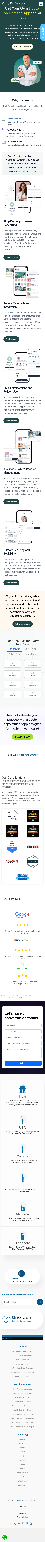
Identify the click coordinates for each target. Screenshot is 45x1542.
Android (23, 1460)
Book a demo (11, 339)
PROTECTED (7, 1338)
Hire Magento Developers (22, 1406)
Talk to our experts (22, 624)
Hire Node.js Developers (22, 1410)
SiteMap (22, 1513)
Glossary (22, 1506)
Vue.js (22, 1452)
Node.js (22, 1439)
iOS (22, 1456)
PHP (22, 1477)
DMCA (4, 1336)
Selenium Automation (22, 1376)
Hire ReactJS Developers (22, 1414)
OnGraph (7, 312)
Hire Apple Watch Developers (22, 1418)
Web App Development (22, 1355)
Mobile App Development (22, 1351)
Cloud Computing (22, 1364)
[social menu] (11, 1523)
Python (22, 1464)
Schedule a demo (22, 46)
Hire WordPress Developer (22, 1422)
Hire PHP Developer (23, 1402)
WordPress (22, 1481)
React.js (22, 1443)
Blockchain (22, 1485)
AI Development (22, 1360)
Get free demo (12, 257)
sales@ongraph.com (22, 1281)
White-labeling (14, 118)
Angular (23, 1447)
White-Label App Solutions (22, 1368)
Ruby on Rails (22, 1473)
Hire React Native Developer (22, 1427)
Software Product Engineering (22, 1372)
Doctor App (30, 649)
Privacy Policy (22, 1517)
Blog (22, 1510)
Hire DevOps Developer (22, 1393)
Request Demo (22, 737)
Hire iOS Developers (22, 1397)
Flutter (22, 1468)
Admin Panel (15, 654)
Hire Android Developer (22, 1389)
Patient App (14, 649)
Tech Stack (30, 654)
